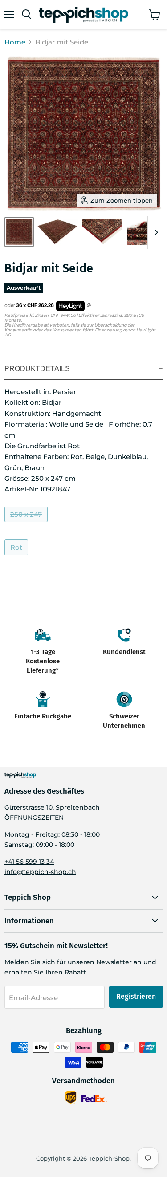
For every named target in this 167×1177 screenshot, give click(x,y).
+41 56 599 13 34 (29, 862)
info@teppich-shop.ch (40, 872)
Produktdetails (37, 368)
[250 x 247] (27, 524)
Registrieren (136, 996)
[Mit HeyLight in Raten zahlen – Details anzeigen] (89, 305)
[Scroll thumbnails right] (154, 232)
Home (14, 42)
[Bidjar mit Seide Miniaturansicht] (19, 232)
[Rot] (17, 557)
